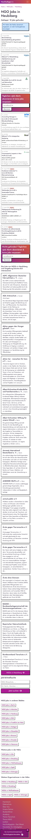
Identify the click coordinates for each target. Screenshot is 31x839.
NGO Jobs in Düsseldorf (10, 731)
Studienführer (8, 812)
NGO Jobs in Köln (8, 718)
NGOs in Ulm (23, 782)
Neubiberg (18, 7)
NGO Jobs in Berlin (8, 705)
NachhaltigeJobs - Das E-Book (13, 824)
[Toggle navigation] (27, 2)
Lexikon (5, 822)
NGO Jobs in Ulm (8, 754)
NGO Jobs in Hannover (10, 744)
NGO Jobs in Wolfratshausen (12, 763)
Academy (6, 814)
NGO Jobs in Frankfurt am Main (12, 722)
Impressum (6, 802)
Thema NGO (7, 819)
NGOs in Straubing (8, 786)
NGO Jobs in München (9, 709)
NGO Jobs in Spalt (8, 767)
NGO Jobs (10, 7)
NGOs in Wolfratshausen (10, 790)
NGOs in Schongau (21, 795)
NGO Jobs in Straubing (10, 758)
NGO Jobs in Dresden (9, 740)
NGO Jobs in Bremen (9, 735)
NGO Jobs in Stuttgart (9, 727)
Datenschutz (7, 804)
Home (3, 7)
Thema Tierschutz (9, 817)
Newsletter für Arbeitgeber (12, 827)
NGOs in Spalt (7, 795)
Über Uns (6, 807)
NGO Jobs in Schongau (10, 772)
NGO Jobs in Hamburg (10, 714)
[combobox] (15, 686)
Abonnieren (6, 109)
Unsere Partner (8, 809)
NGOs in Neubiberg (14, 672)
